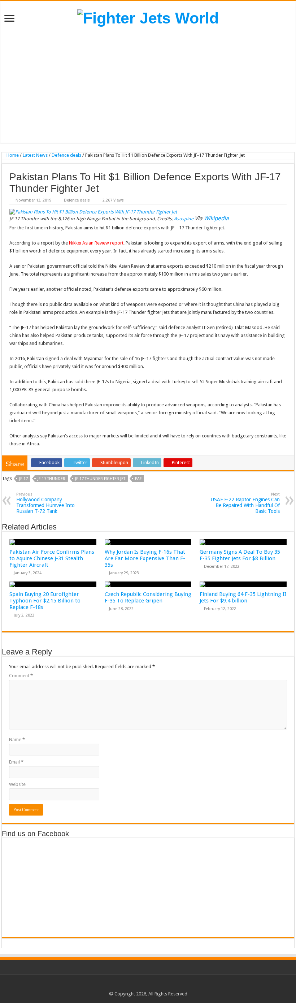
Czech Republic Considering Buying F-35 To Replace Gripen (148, 597)
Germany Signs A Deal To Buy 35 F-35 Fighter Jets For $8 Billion (240, 555)
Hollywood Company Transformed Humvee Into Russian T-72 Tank (45, 503)
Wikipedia (216, 218)
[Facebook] (137, 985)
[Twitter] (144, 985)
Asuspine (184, 218)
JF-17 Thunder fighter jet (100, 478)
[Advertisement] (148, 84)
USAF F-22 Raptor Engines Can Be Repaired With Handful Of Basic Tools (245, 503)
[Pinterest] (151, 985)
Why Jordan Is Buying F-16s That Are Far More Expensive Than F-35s (145, 558)
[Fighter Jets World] (148, 17)
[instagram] (165, 985)
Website (17, 784)
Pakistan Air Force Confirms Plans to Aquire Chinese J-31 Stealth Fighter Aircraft (51, 558)
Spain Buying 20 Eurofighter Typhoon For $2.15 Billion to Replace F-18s (44, 600)
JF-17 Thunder (51, 478)
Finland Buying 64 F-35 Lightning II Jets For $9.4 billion (243, 597)
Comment (21, 675)
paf (138, 478)
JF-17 (23, 478)
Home (12, 155)
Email (16, 762)
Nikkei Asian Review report (96, 243)
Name (17, 739)
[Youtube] (158, 985)
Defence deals (66, 155)
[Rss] (131, 985)
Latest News (35, 155)
